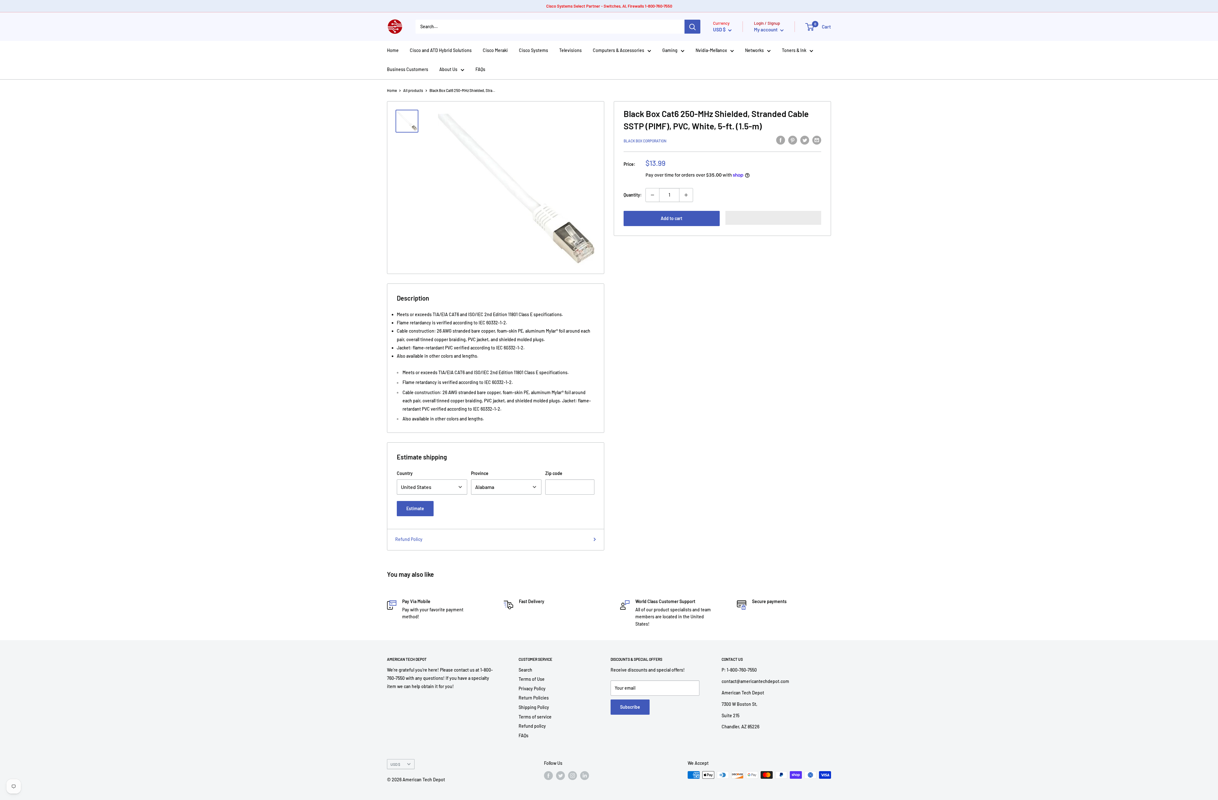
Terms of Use (532, 679)
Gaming (670, 50)
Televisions (570, 50)
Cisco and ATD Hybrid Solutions (441, 50)
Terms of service (535, 716)
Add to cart (671, 218)
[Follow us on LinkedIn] (584, 775)
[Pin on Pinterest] (792, 139)
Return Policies (534, 697)
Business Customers (407, 69)
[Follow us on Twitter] (560, 775)
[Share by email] (816, 139)
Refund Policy (408, 539)
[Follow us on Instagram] (572, 775)
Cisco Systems (533, 50)
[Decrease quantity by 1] (652, 195)
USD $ (395, 764)
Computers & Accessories (618, 50)
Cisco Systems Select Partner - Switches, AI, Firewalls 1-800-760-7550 (609, 6)
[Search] (692, 27)
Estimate (415, 508)
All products (413, 90)
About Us (448, 69)
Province (479, 473)
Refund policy (532, 726)
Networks (754, 50)
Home (393, 50)
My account (766, 29)
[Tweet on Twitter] (804, 139)
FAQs (480, 69)
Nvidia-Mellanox (711, 50)
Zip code (553, 473)
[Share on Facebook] (780, 139)
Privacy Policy (532, 688)
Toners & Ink (794, 50)
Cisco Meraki (495, 50)
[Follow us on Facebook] (548, 775)
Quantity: (633, 195)
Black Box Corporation (645, 141)
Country (405, 473)
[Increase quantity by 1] (686, 195)
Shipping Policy (534, 707)
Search (525, 670)
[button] (773, 218)
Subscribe (630, 707)
